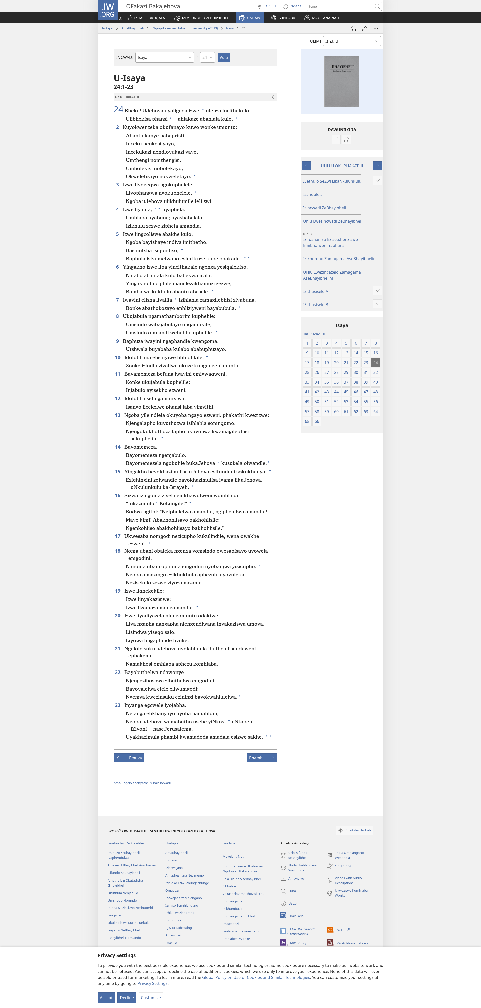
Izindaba (229, 843)
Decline (127, 997)
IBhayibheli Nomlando (124, 937)
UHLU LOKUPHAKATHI (342, 166)
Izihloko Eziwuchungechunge (187, 883)
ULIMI (315, 41)
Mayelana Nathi (234, 856)
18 (118, 550)
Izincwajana (174, 867)
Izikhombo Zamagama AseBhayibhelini (340, 258)
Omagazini (173, 890)
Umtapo (107, 28)
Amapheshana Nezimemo (184, 875)
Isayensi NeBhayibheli (124, 930)
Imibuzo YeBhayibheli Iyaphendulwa (124, 855)
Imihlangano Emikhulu (240, 916)
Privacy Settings (153, 983)
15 (118, 471)
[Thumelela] (364, 28)
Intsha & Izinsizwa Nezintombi (130, 907)
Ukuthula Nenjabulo (123, 893)
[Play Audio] (353, 28)
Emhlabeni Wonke (236, 938)
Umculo (171, 942)
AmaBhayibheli (132, 28)
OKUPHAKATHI (314, 334)
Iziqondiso (173, 920)
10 (118, 357)
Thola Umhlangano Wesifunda (298, 868)
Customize (151, 997)
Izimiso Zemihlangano (181, 905)
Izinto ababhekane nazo (241, 931)
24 (118, 109)
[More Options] (375, 28)
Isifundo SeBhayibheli (124, 872)
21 (118, 648)
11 (118, 373)
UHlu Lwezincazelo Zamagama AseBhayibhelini (332, 275)
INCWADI (124, 57)
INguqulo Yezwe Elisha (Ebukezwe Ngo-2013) (185, 28)
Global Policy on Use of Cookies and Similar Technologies (256, 977)
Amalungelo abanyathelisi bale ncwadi (142, 783)
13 (118, 415)
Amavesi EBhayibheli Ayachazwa (132, 865)
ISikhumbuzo (233, 908)
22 (118, 672)
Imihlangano (232, 901)
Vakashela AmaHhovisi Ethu (243, 893)
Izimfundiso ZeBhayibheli (126, 843)
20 (118, 615)
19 (118, 590)
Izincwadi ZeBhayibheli (324, 208)
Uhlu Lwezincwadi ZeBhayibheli (332, 221)
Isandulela (313, 194)
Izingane (114, 915)
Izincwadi (172, 860)
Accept (106, 997)
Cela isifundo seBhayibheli (242, 879)
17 (118, 536)
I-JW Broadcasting (178, 927)
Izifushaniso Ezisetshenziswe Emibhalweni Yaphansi (330, 239)
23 (118, 705)
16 (118, 495)
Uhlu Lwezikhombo (179, 912)
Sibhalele (229, 886)
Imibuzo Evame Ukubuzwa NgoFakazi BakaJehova (243, 868)
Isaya (230, 28)
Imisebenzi (231, 923)
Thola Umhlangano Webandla (345, 855)
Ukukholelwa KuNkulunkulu (129, 922)
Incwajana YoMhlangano (183, 898)
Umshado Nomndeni (123, 900)
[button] (201, 17)
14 (118, 446)
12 (118, 398)
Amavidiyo (173, 935)
